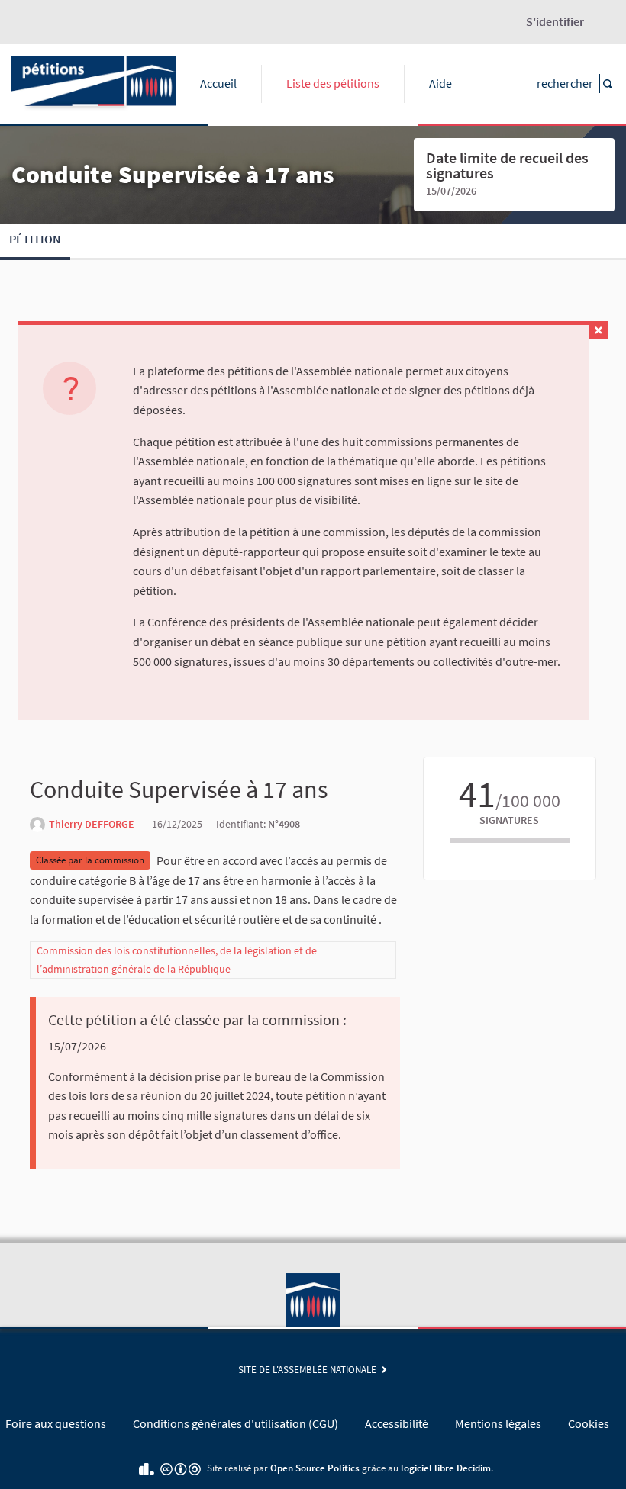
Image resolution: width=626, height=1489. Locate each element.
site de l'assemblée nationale (309, 1369)
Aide (440, 83)
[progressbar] (510, 840)
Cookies (588, 1423)
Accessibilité (396, 1423)
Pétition (35, 238)
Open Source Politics (315, 1468)
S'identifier (555, 21)
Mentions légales (498, 1423)
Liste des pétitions (332, 83)
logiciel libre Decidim (446, 1468)
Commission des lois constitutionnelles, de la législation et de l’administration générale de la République (177, 959)
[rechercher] (607, 83)
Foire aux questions (55, 1423)
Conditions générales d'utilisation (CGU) (235, 1423)
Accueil (218, 83)
